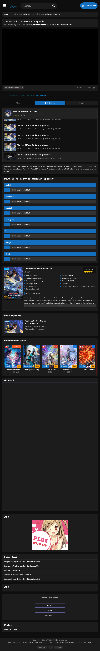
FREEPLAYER (16, 190)
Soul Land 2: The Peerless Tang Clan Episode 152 (21, 566)
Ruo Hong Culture (38, 278)
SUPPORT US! (40, 95)
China (35, 283)
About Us (58, 647)
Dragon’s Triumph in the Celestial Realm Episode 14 (22, 579)
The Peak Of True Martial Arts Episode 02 (35, 322)
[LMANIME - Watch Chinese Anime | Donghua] (13, 8)
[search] (53, 6)
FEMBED (27, 190)
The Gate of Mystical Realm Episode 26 (18, 575)
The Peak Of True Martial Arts (62, 25)
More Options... (50, 615)
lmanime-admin (39, 25)
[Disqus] (50, 414)
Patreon (50, 605)
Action (27, 293)
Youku (71, 275)
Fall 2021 (71, 281)
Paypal (50, 610)
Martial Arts (37, 293)
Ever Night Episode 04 (12, 570)
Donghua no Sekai (10, 629)
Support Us (42, 647)
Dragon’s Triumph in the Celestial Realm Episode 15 (22, 562)
